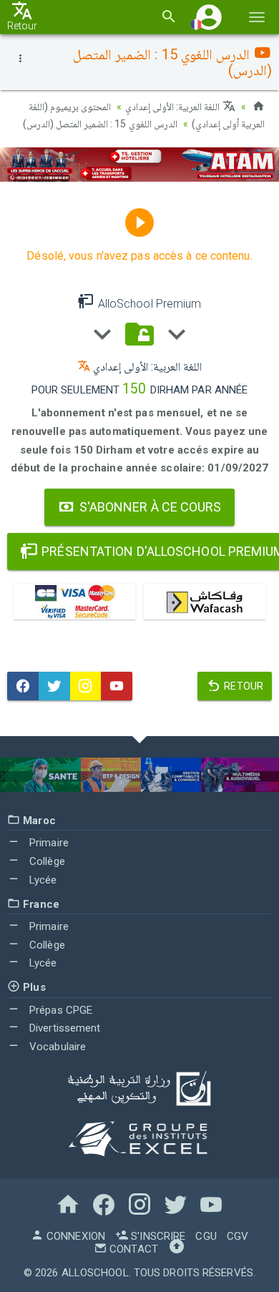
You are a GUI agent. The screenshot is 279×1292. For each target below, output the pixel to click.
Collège (45, 861)
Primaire (47, 842)
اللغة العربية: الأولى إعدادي (173, 106)
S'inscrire (156, 1236)
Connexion (74, 1236)
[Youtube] (116, 686)
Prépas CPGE (59, 1010)
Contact (132, 1249)
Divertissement (63, 1028)
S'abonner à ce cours (149, 506)
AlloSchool (95, 1272)
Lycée (41, 879)
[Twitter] (54, 686)
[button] (209, 17)
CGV (237, 1236)
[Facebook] (23, 686)
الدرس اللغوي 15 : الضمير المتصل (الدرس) (100, 123)
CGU (205, 1236)
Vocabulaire (56, 1046)
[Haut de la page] (176, 1249)
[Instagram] (86, 686)
